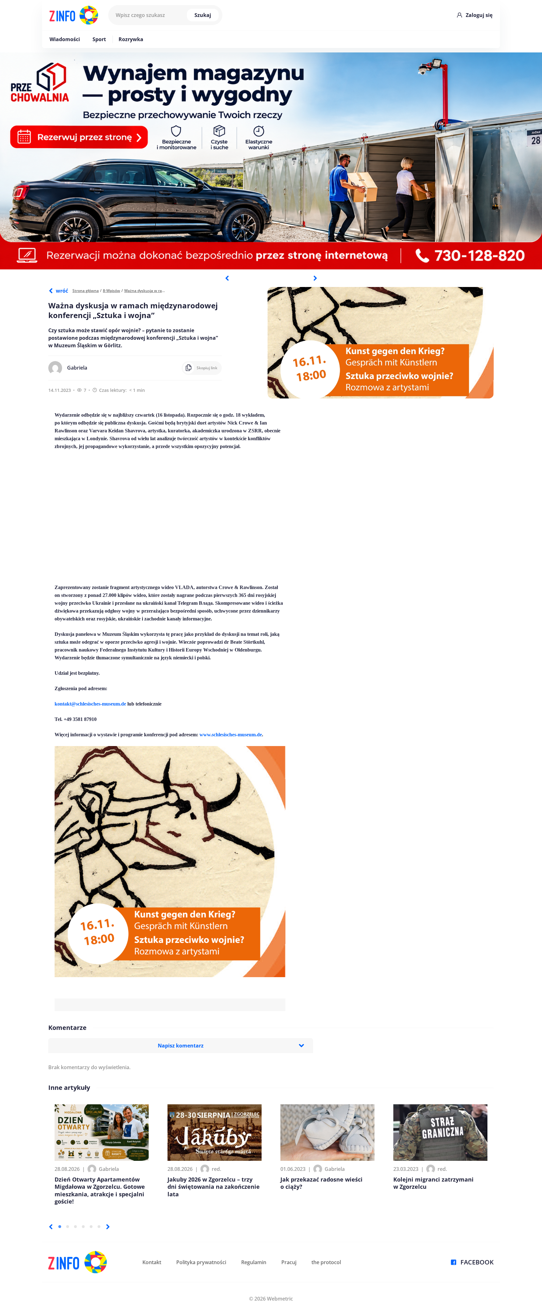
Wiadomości (65, 39)
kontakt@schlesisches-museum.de (90, 703)
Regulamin (253, 1262)
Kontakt (151, 1262)
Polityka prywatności (201, 1262)
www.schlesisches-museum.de (230, 734)
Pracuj (288, 1262)
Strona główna (85, 290)
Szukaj (202, 15)
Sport (99, 39)
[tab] (59, 1226)
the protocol (326, 1262)
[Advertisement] (170, 517)
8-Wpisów (111, 290)
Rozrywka (131, 39)
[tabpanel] (271, 160)
